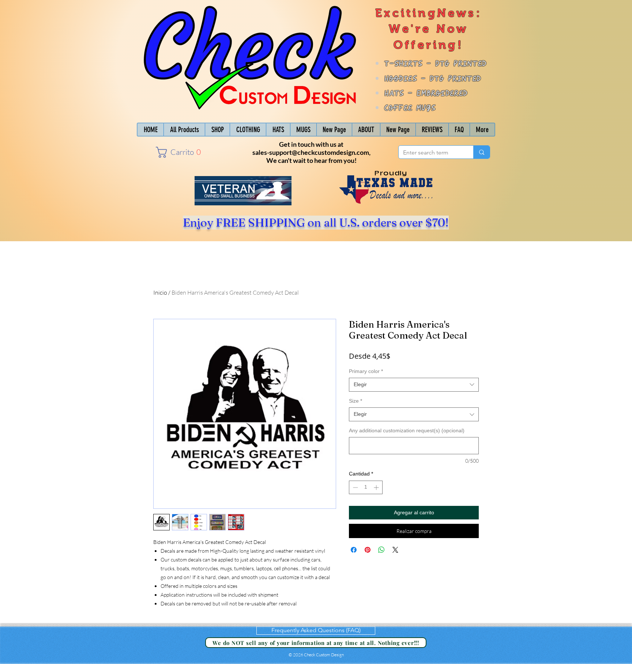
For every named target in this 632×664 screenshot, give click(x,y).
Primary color (366, 371)
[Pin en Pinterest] (367, 549)
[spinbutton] (365, 487)
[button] (176, 152)
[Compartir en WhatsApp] (381, 549)
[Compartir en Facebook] (353, 549)
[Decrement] (354, 487)
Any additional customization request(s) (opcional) (406, 430)
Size (355, 401)
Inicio (160, 292)
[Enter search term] (481, 152)
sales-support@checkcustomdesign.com (310, 152)
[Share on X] (395, 549)
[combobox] (414, 385)
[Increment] (376, 487)
